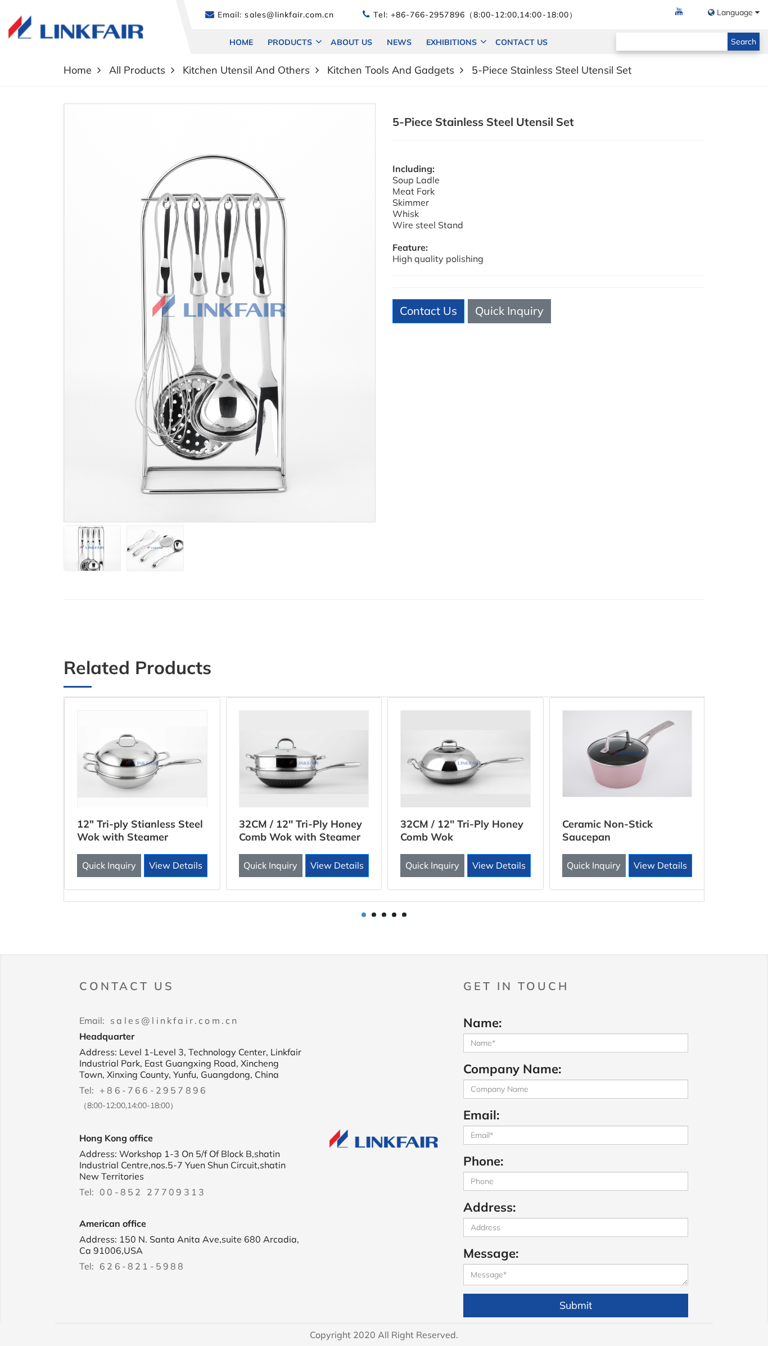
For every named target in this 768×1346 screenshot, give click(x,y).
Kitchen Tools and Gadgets (390, 70)
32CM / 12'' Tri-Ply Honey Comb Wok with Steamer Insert (300, 836)
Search (743, 42)
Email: (481, 1115)
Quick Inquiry (509, 311)
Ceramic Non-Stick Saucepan (607, 830)
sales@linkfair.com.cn (288, 15)
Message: (490, 1253)
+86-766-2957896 (153, 1090)
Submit (575, 1305)
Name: (482, 1023)
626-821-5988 (142, 1266)
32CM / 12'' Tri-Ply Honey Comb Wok (461, 830)
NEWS (399, 42)
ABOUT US (351, 42)
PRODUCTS (290, 42)
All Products (137, 70)
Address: (489, 1207)
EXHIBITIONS (451, 42)
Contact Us (428, 311)
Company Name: (512, 1069)
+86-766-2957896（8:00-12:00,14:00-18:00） (484, 15)
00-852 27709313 (153, 1192)
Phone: (483, 1161)
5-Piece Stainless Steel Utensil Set (551, 70)
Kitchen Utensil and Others (246, 70)
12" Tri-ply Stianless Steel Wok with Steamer (140, 830)
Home (241, 42)
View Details (175, 865)
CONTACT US (521, 42)
